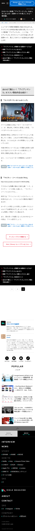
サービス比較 (7, 475)
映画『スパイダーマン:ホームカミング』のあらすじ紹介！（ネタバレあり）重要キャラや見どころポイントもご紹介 (20, 166)
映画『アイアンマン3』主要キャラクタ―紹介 (16, 52)
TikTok (18, 509)
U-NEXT (5, 465)
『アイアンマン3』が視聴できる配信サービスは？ (17, 46)
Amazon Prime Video (22, 461)
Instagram (9, 509)
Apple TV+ (6, 468)
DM (2, 22)
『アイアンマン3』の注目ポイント (13, 55)
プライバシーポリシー (10, 516)
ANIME (13, 454)
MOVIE (20, 454)
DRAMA (5, 454)
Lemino (22, 468)
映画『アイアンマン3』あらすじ (12, 49)
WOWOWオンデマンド (19, 471)
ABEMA (15, 468)
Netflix (5, 461)
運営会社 (23, 516)
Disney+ (20, 465)
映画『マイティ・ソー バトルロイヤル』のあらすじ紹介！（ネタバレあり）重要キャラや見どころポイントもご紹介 (20, 225)
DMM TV (5, 471)
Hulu (11, 461)
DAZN (13, 465)
